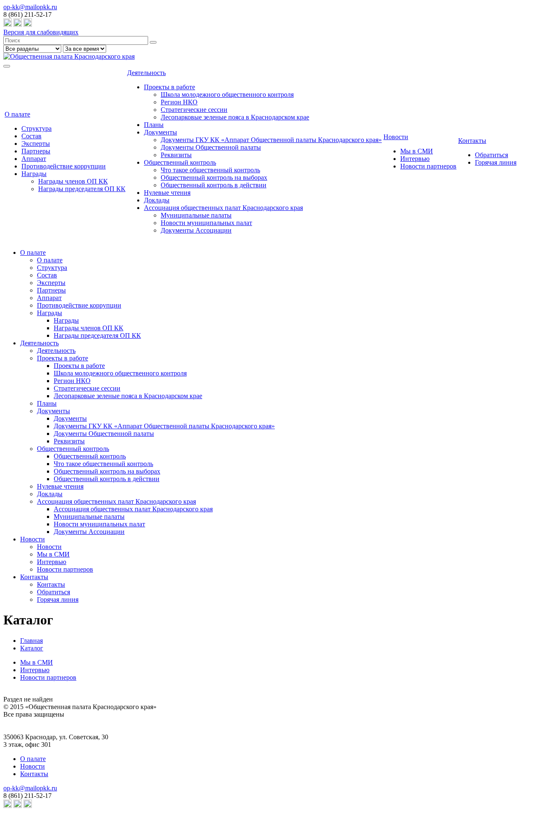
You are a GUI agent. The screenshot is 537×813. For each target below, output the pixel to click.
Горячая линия (495, 162)
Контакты (472, 140)
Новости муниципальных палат (206, 222)
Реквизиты (176, 154)
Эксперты (35, 143)
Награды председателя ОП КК (81, 188)
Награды (34, 173)
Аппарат (33, 158)
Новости (395, 136)
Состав (31, 136)
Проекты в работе (169, 87)
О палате (17, 114)
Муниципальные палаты (196, 215)
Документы (160, 132)
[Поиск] (153, 42)
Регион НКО (179, 102)
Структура (36, 128)
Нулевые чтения (167, 192)
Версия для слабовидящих (40, 32)
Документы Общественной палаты (211, 147)
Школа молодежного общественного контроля (227, 94)
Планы (154, 124)
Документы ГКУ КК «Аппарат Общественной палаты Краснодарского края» (271, 139)
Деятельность (146, 72)
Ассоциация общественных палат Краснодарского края (223, 207)
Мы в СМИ (416, 151)
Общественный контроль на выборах (214, 177)
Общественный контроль (180, 162)
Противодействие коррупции (63, 166)
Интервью (415, 158)
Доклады (156, 200)
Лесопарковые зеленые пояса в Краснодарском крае (235, 117)
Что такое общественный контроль (210, 169)
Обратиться (491, 154)
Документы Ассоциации (196, 230)
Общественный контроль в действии (213, 185)
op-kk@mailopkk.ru (30, 6)
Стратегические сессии (194, 109)
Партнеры (35, 151)
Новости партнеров (428, 166)
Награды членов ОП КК (73, 181)
